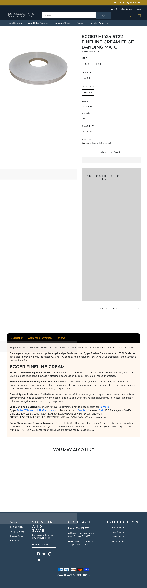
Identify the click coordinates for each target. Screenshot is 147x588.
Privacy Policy (16, 536)
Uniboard (54, 410)
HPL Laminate (118, 527)
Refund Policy (16, 526)
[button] (111, 160)
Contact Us (15, 540)
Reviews (61, 337)
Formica (104, 406)
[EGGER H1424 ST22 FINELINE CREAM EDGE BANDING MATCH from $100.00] (88, 240)
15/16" (87, 63)
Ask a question (111, 308)
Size (84, 58)
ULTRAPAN (42, 410)
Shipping (85, 143)
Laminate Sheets (62, 22)
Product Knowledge (126, 9)
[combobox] (76, 15)
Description (17, 337)
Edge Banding (15, 22)
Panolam (82, 410)
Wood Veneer (118, 536)
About (139, 9)
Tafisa (20, 410)
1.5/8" (99, 63)
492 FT (88, 78)
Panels (80, 22)
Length (87, 72)
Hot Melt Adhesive (99, 22)
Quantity (88, 126)
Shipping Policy (17, 531)
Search (13, 522)
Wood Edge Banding (38, 22)
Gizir (101, 410)
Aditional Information (40, 337)
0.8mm (88, 92)
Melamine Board (119, 541)
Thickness (89, 86)
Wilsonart (29, 410)
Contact (114, 9)
